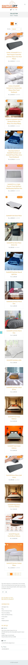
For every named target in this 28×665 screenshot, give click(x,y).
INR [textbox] (16, 9)
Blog (3, 609)
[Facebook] (3, 592)
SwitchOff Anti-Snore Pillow (14, 215)
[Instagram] (6, 592)
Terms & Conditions (6, 612)
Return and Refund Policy (7, 614)
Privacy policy (4, 616)
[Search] (14, 10)
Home (11, 15)
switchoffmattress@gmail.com (8, 643)
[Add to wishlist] (21, 41)
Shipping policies (5, 620)
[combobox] (16, 10)
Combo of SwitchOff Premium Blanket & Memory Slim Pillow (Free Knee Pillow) (14, 121)
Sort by (9, 29)
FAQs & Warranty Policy (7, 610)
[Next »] (19, 574)
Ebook (3, 618)
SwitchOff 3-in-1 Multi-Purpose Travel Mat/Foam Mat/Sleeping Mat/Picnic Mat (14, 186)
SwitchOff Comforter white (14, 360)
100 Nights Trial (5, 607)
